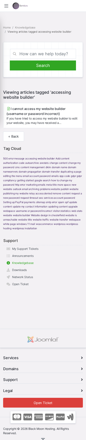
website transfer (59, 219)
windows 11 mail (25, 224)
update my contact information (30, 206)
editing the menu (12, 175)
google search (42, 180)
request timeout (29, 197)
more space (64, 184)
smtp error (51, 202)
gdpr (73, 175)
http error (20, 184)
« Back (13, 136)
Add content (62, 158)
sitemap (40, 202)
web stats (76, 210)
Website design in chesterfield (47, 215)
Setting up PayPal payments (19, 202)
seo (41, 197)
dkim (48, 167)
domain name (59, 167)
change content (58, 162)
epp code (64, 175)
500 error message (13, 158)
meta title (51, 184)
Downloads (18, 270)
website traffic (41, 219)
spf (66, 202)
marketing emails (35, 184)
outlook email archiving (26, 189)
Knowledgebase (25, 27)
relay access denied (40, 193)
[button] (6, 6)
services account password (59, 197)
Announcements (22, 256)
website (7, 215)
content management (32, 167)
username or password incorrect (34, 210)
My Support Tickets (24, 248)
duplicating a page (71, 171)
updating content (57, 206)
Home (7, 27)
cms (17, 167)
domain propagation (30, 171)
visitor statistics (62, 210)
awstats (44, 162)
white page (9, 224)
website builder (21, 215)
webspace (75, 219)
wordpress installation (24, 228)
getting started (25, 180)
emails (55, 175)
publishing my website (15, 193)
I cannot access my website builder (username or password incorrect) (41, 115)
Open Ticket (19, 284)
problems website (50, 189)
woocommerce (44, 224)
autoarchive (32, 162)
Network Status (21, 277)
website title (25, 219)
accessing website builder (40, 158)
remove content (62, 193)
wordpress (60, 224)
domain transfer (51, 171)
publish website (69, 189)
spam (61, 202)
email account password (36, 175)
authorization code (13, 162)
